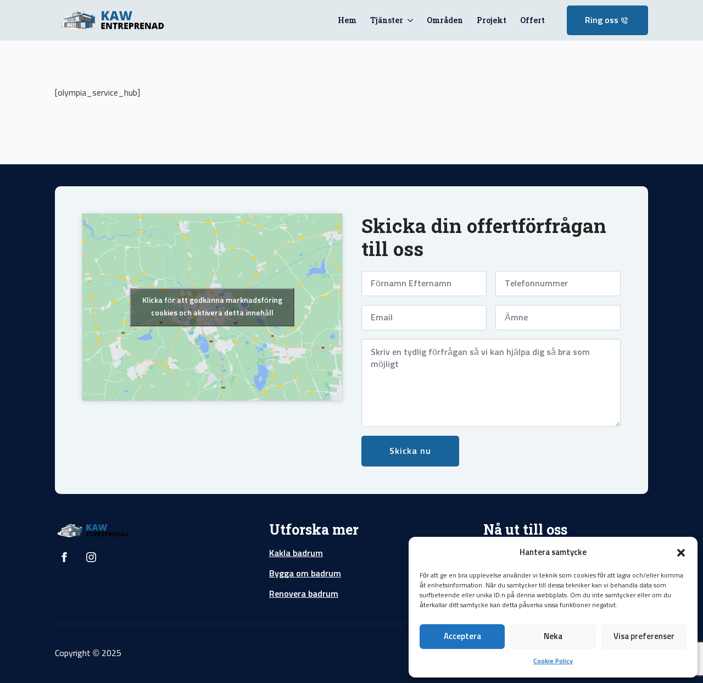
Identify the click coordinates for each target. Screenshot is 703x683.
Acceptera (462, 636)
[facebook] (64, 557)
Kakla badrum (296, 553)
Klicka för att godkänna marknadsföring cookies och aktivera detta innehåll (212, 307)
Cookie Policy (553, 661)
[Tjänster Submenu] (408, 20)
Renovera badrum (303, 594)
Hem (347, 20)
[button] (681, 552)
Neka (553, 636)
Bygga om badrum (305, 573)
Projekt (491, 20)
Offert (532, 20)
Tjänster (386, 20)
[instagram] (91, 557)
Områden (445, 20)
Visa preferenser (643, 636)
